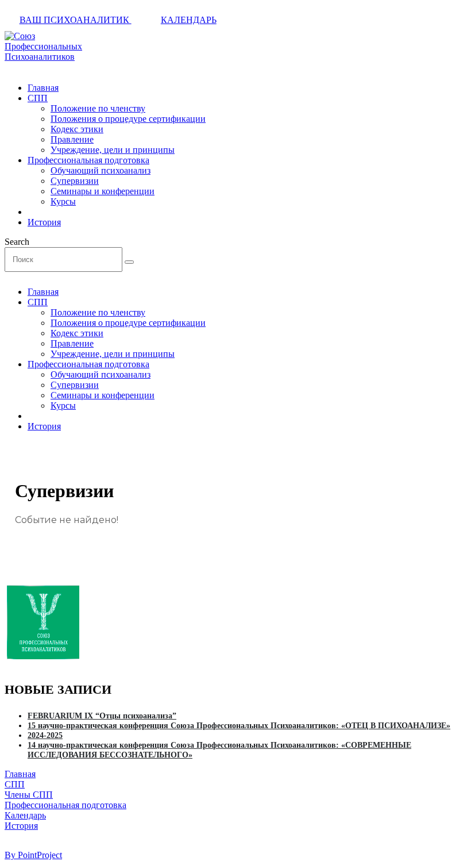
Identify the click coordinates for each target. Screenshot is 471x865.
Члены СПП (29, 794)
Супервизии (75, 181)
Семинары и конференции (103, 191)
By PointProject (33, 855)
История (44, 222)
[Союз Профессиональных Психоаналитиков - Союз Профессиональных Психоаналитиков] (43, 56)
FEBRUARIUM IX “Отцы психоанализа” (102, 715)
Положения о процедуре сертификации (128, 119)
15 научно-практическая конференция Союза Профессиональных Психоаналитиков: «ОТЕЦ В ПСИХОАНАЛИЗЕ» (239, 725)
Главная (43, 88)
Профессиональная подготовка (88, 160)
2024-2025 (45, 735)
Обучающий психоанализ (100, 170)
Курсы (63, 201)
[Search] (129, 262)
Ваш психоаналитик (76, 20)
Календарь (189, 20)
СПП (38, 98)
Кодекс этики (77, 129)
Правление (72, 139)
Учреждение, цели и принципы (113, 150)
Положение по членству (98, 108)
